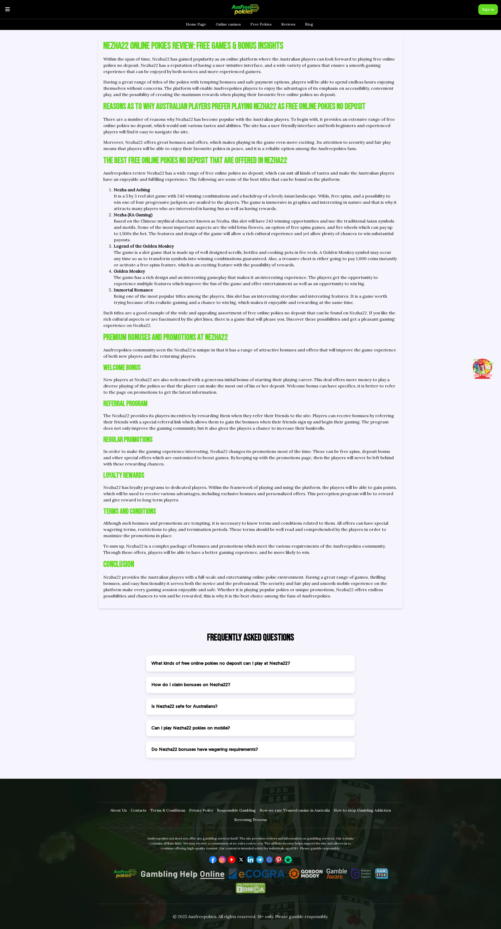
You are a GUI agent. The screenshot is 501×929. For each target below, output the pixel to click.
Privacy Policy (201, 810)
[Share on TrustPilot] (288, 859)
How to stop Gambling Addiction (362, 810)
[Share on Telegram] (260, 859)
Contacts (138, 810)
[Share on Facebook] (213, 859)
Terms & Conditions (167, 810)
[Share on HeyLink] (269, 859)
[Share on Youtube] (231, 859)
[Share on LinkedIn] (250, 859)
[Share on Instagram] (222, 859)
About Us (118, 810)
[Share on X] (241, 859)
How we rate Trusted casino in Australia (295, 810)
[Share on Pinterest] (278, 859)
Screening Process (250, 819)
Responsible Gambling (236, 810)
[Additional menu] (7, 9)
